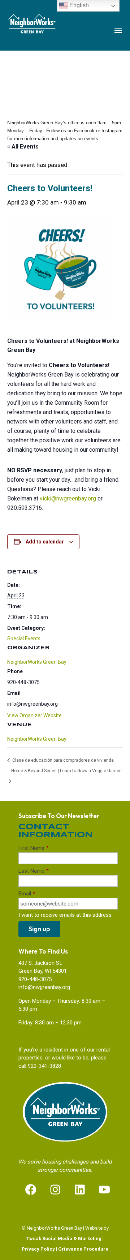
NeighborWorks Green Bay (36, 739)
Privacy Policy (38, 1249)
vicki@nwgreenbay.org (68, 498)
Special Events (23, 638)
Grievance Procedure (83, 1249)
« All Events (23, 146)
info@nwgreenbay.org (44, 987)
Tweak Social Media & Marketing (63, 1238)
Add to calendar (45, 542)
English (78, 5)
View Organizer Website (34, 715)
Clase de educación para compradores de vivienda (62, 760)
